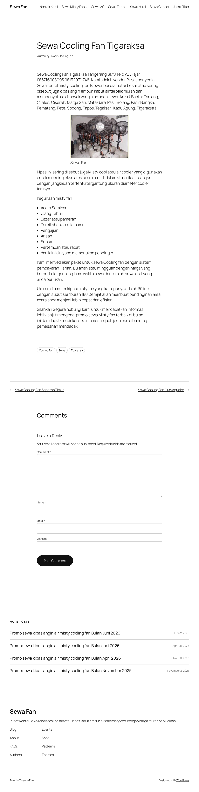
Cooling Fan (66, 56)
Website (42, 539)
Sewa (61, 350)
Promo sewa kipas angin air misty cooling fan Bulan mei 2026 (65, 645)
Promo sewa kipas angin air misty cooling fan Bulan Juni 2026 (65, 633)
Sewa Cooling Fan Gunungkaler (161, 389)
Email (41, 520)
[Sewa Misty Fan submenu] (87, 7)
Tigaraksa (77, 350)
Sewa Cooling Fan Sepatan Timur (39, 389)
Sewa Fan (18, 6)
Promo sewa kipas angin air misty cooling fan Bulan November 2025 (71, 670)
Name (41, 502)
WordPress (182, 780)
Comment (44, 452)
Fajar (53, 56)
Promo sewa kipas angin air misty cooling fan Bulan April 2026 (65, 658)
